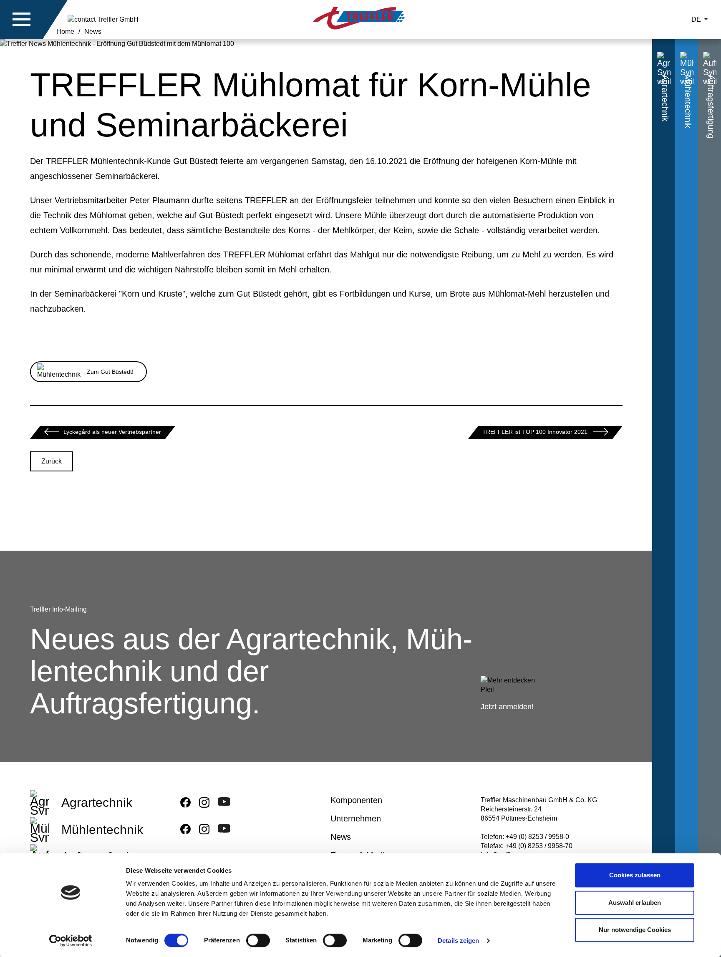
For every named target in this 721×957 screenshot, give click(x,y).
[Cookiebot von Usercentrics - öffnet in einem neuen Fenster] (70, 940)
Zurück (51, 461)
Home (65, 31)
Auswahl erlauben (634, 902)
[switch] (258, 942)
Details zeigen (458, 940)
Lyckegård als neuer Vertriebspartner (112, 431)
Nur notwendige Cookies (635, 929)
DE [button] (697, 19)
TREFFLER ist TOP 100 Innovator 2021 (535, 431)
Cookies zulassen (634, 875)
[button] (21, 19)
